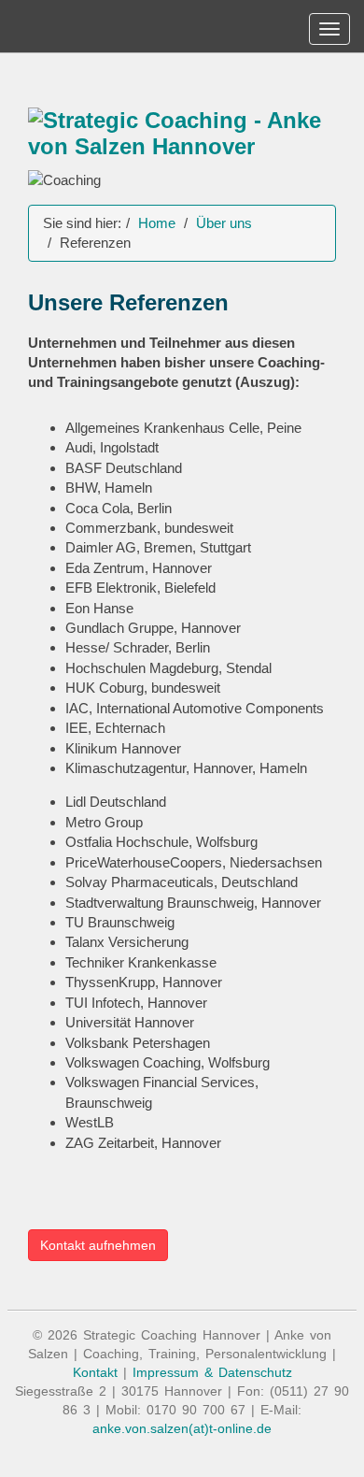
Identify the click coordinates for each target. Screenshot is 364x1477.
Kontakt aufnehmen (98, 1245)
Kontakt (95, 1372)
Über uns (224, 223)
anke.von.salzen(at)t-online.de (182, 1428)
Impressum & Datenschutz (212, 1372)
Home (156, 223)
